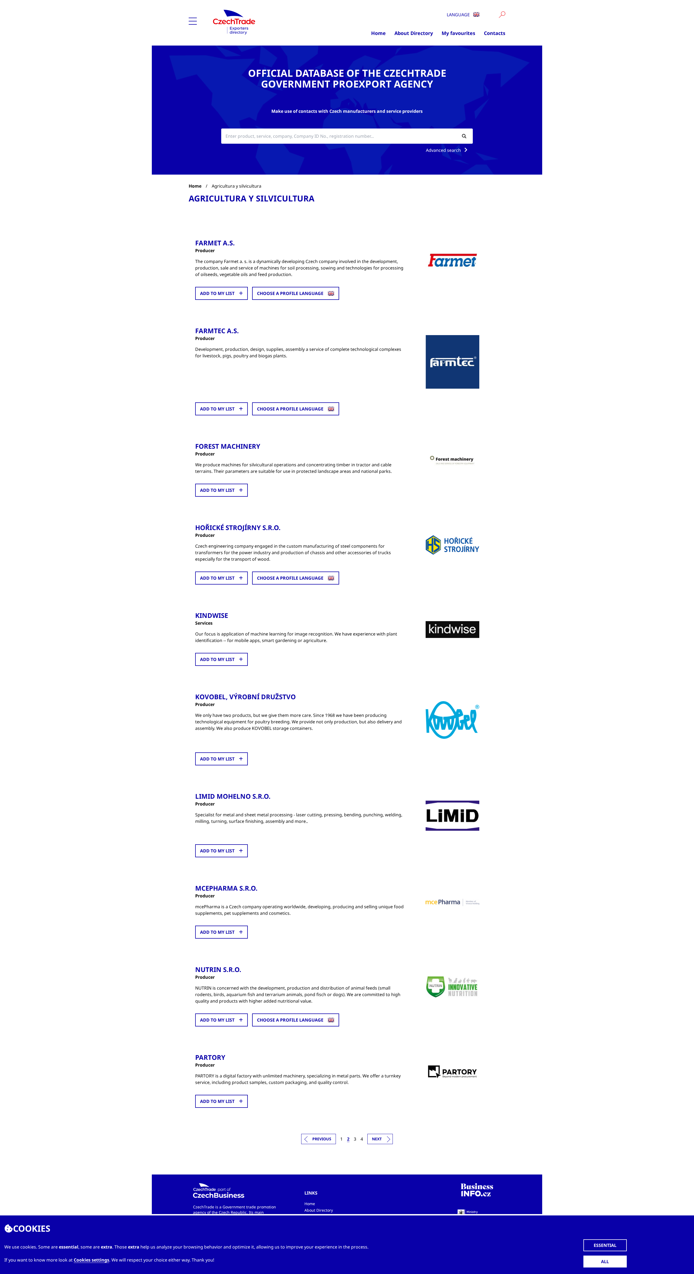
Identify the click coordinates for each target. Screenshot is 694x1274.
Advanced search (444, 150)
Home (378, 33)
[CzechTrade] (260, 21)
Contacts (494, 33)
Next (377, 1138)
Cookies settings (91, 1260)
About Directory (413, 33)
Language (459, 15)
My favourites (458, 33)
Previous (321, 1138)
